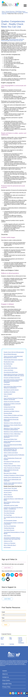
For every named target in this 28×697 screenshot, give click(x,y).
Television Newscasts (9, 511)
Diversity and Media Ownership (12, 377)
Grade (3, 612)
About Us (5, 674)
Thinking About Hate (9, 528)
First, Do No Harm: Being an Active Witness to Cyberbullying (12, 387)
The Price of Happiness (10, 526)
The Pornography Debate (10, 520)
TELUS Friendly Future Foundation (21, 640)
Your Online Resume (9, 530)
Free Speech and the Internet (11, 389)
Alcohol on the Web (9, 409)
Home (3, 11)
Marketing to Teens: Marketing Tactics (13, 431)
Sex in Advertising (8, 496)
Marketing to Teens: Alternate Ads (12, 423)
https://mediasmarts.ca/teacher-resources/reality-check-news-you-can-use (12, 40)
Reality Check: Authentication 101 (12, 477)
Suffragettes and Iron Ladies (11, 505)
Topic (3, 618)
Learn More (7, 567)
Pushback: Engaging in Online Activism (14, 475)
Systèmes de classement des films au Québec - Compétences (13, 508)
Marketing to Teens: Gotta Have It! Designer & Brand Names (12, 429)
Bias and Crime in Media (10, 473)
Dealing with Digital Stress (10, 368)
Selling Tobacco (8, 494)
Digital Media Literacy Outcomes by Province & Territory (13, 12)
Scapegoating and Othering (11, 490)
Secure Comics (8, 492)
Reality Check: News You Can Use (13, 486)
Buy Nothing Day (8, 363)
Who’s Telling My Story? (10, 545)
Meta (2, 639)
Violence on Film (8, 541)
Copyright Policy (7, 683)
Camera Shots (7, 366)
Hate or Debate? (8, 394)
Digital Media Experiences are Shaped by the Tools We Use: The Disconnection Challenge (13, 449)
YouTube (11, 644)
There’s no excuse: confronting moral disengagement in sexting (13, 357)
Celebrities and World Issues (11, 417)
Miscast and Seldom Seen (10, 439)
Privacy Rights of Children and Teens (13, 415)
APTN (2, 637)
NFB (10, 639)
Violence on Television (9, 543)
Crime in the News (8, 370)
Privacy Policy (6, 687)
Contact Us (5, 677)
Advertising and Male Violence (11, 411)
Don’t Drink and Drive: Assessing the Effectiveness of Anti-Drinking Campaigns (13, 381)
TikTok (2, 644)
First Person (7, 384)
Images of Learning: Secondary (12, 401)
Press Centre (6, 680)
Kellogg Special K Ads (9, 407)
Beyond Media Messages (10, 354)
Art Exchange (7, 547)
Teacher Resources (10, 11)
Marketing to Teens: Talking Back (12, 433)
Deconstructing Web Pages (11, 372)
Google (20, 637)
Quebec (20, 12)
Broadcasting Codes (9, 361)
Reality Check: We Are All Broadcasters (14, 352)
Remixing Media (8, 413)
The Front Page (8, 515)
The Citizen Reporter (9, 513)
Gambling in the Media (9, 392)
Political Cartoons (8, 463)
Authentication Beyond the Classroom (13, 359)
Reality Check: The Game (10, 488)
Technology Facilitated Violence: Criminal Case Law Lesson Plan (12, 538)
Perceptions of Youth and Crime (12, 461)
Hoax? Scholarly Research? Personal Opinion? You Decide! (13, 399)
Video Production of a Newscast (12, 467)
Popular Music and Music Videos (12, 465)
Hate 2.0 (6, 396)
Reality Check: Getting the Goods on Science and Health (13, 483)
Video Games (7, 535)
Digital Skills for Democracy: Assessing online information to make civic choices (14, 375)
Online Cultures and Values (11, 452)
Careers (4, 671)
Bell (10, 637)
